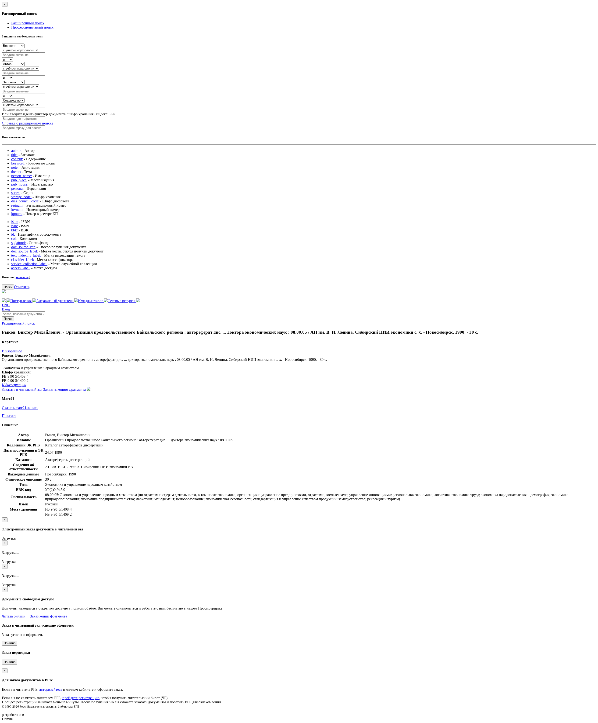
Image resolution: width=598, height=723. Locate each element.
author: (16, 151)
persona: (17, 188)
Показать (9, 416)
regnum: (17, 205)
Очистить (21, 287)
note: (14, 167)
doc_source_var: (23, 247)
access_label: (20, 268)
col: (14, 239)
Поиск (8, 287)
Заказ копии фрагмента (48, 616)
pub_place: (19, 180)
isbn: (14, 222)
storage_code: (21, 197)
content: (17, 159)
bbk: (14, 230)
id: (13, 234)
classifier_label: (22, 260)
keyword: (18, 163)
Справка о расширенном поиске (27, 123)
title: (14, 155)
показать (22, 277)
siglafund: (18, 243)
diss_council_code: (25, 201)
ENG (6, 305)
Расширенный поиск (27, 23)
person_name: (21, 176)
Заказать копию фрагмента (65, 389)
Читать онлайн (13, 616)
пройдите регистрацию (81, 698)
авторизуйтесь (50, 689)
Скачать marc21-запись (20, 408)
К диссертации (14, 385)
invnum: (17, 210)
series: (15, 193)
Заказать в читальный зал (22, 389)
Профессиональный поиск (32, 27)
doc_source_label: (24, 251)
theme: (16, 172)
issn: (14, 226)
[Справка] (138, 301)
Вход (6, 309)
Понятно (9, 643)
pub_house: (19, 184)
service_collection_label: (29, 264)
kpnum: (16, 214)
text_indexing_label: (26, 255)
